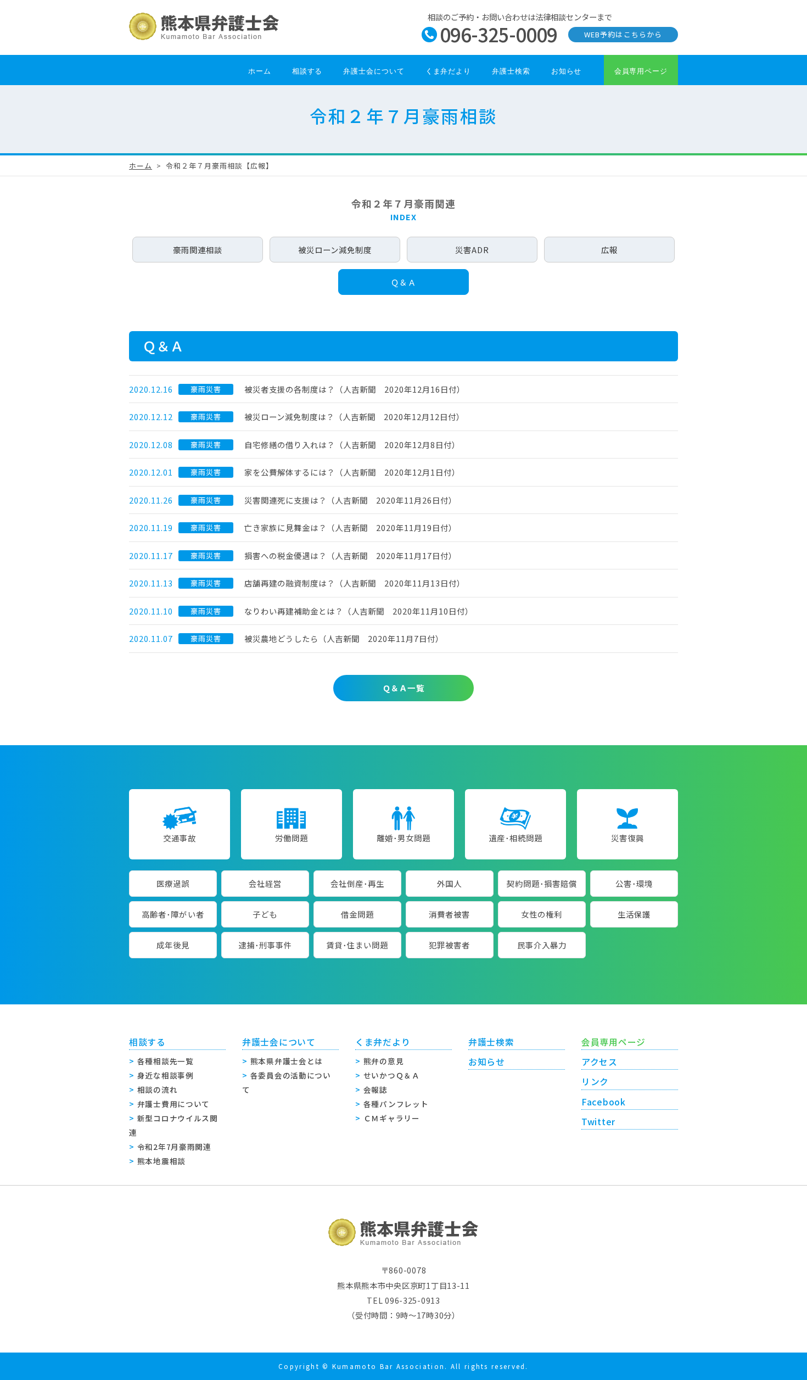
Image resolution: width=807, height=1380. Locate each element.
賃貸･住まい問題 (357, 945)
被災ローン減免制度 (335, 249)
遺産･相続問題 (515, 837)
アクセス (599, 1061)
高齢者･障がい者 (173, 914)
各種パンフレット (396, 1103)
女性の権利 (541, 914)
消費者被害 (449, 914)
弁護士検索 (511, 71)
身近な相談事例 (165, 1075)
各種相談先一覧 (165, 1060)
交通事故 (179, 837)
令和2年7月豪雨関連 (174, 1146)
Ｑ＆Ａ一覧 (403, 688)
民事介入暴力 (542, 945)
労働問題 (291, 837)
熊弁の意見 (383, 1060)
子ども (265, 914)
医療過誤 (172, 883)
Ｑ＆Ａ (403, 282)
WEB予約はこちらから (623, 34)
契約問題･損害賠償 (542, 883)
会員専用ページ (641, 71)
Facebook (603, 1102)
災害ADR (472, 249)
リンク (595, 1081)
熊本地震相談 (161, 1160)
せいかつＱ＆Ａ (391, 1075)
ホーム (259, 71)
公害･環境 (634, 883)
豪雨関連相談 (197, 249)
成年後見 (172, 945)
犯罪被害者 (449, 945)
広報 (609, 249)
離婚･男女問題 (403, 837)
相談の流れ (157, 1089)
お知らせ (566, 71)
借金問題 (357, 914)
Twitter (598, 1121)
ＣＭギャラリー (391, 1118)
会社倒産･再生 (357, 883)
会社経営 (265, 883)
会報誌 (375, 1089)
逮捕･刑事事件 (265, 945)
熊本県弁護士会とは (286, 1060)
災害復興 (627, 837)
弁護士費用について (173, 1103)
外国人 (449, 883)
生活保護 (634, 914)
